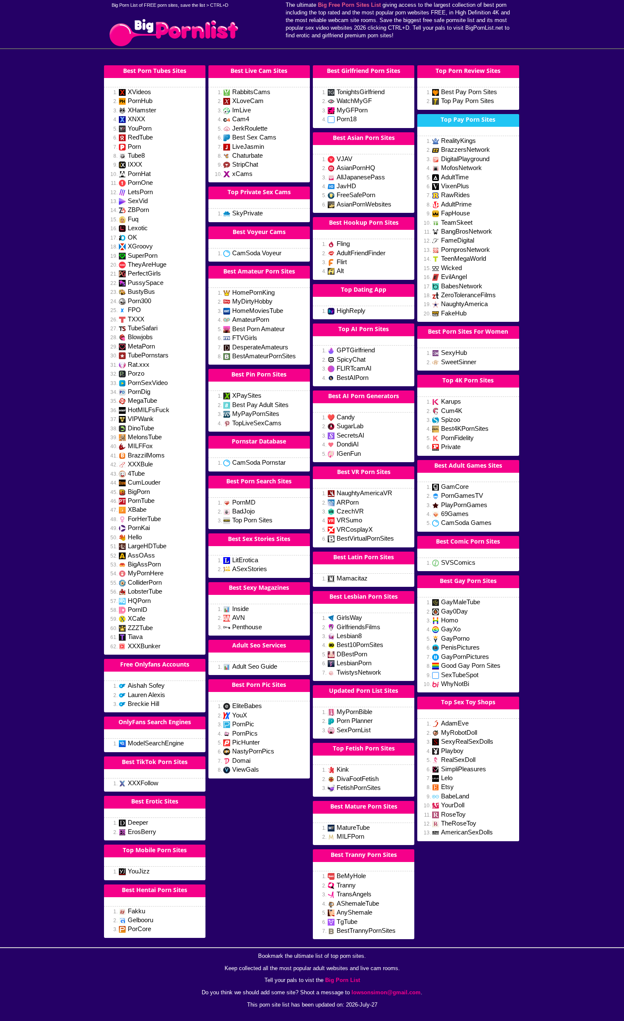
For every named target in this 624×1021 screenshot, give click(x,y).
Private (451, 446)
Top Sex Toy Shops (468, 702)
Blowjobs (140, 336)
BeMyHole (351, 875)
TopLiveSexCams (256, 423)
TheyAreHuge (147, 264)
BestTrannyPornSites (366, 930)
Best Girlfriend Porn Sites (363, 71)
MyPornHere (145, 573)
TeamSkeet (456, 222)
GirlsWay (349, 617)
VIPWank (141, 418)
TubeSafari (142, 328)
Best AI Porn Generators (363, 396)
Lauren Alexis (146, 694)
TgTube (347, 921)
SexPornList (354, 730)
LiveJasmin (248, 146)
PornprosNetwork (465, 249)
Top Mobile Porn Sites (155, 850)
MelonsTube (145, 437)
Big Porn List (342, 980)
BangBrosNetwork (466, 231)
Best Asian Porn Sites (364, 138)
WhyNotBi (455, 683)
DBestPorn (352, 654)
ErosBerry (142, 831)
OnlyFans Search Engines (154, 722)
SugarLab (350, 426)
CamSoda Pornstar (259, 462)
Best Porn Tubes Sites (154, 71)
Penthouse (247, 626)
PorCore (139, 928)
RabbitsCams (251, 91)
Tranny (346, 885)
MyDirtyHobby (252, 301)
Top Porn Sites (252, 520)
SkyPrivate (247, 213)
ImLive (241, 110)
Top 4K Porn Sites (468, 380)
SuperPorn (142, 255)
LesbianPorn (354, 663)
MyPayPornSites (255, 413)
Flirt (342, 261)
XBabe (137, 509)
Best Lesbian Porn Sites (363, 596)
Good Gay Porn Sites (470, 665)
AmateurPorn (250, 319)
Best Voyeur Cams (259, 232)
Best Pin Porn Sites (259, 374)
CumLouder (144, 482)
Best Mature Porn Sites (363, 806)
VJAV (344, 158)
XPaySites (246, 395)
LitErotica (245, 560)
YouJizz (139, 871)
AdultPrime (456, 204)
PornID (137, 609)
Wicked (451, 267)
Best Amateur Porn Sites (259, 271)
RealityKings (458, 140)
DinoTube (141, 428)
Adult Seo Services (259, 645)
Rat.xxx (138, 364)
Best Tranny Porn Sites (364, 855)
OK (132, 237)
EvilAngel (454, 276)
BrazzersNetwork (465, 149)
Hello (135, 537)
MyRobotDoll (459, 732)
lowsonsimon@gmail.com (386, 992)
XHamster (142, 110)
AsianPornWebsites (364, 204)
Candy (346, 417)
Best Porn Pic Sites (259, 685)
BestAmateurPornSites (264, 356)
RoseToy (453, 814)
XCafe (136, 618)
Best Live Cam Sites (258, 71)
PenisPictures (460, 647)
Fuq (133, 219)
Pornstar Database (259, 441)
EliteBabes (247, 705)
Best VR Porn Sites (364, 472)
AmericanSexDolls (467, 832)
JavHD (346, 186)
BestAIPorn (352, 377)
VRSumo (349, 520)
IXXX (135, 164)
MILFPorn (350, 836)
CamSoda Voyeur (256, 253)
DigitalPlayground (465, 158)
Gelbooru (140, 919)
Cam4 (240, 119)
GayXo (451, 629)
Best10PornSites (360, 644)
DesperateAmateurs (260, 347)
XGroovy (140, 246)
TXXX (136, 319)
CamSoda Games (466, 522)
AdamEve (455, 723)
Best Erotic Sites (154, 801)
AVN (238, 617)
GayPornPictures (465, 656)
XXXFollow (143, 783)
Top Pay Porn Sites (467, 100)
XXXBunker (144, 646)
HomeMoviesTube (257, 310)
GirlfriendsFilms (358, 626)
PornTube (141, 500)
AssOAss (141, 555)
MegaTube (142, 400)
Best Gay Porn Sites (468, 581)
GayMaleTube (460, 601)
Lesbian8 (349, 635)
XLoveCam (248, 100)
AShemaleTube (358, 903)
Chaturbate (247, 155)
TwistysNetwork (359, 672)
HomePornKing (253, 292)
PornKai (139, 527)
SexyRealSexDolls (467, 741)
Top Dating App (363, 289)
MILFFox (140, 445)
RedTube (140, 137)
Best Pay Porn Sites (469, 91)
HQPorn (139, 600)
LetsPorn (140, 191)
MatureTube (353, 827)
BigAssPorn (144, 564)
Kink (343, 769)
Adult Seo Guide (254, 666)
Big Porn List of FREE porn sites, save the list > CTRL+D (170, 5)
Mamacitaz (352, 578)
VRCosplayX (355, 529)
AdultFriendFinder (361, 253)
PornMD (244, 502)
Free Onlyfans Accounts (154, 664)
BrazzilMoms (146, 455)
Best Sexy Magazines (259, 587)
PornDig (139, 391)
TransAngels (354, 894)
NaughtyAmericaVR (364, 493)
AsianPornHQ (356, 167)
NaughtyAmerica (464, 303)
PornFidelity (457, 437)
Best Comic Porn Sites (468, 541)
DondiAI (348, 444)
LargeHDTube (147, 546)
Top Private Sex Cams (259, 192)
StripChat (245, 164)
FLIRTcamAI (354, 368)
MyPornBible (354, 711)
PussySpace (145, 282)
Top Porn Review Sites (468, 71)
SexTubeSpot (459, 674)
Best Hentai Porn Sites (154, 890)
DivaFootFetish (358, 778)
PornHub (140, 100)
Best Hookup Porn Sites (364, 222)
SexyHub (454, 352)
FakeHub (454, 313)
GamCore (455, 486)
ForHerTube (144, 518)
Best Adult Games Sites (468, 465)
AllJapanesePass (361, 177)
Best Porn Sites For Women (468, 331)
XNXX (136, 119)
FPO (134, 309)
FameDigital (457, 240)
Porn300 (139, 300)
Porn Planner (355, 720)
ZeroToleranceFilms (468, 294)
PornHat (139, 173)
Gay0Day (454, 611)
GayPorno (455, 638)
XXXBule (140, 464)
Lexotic (138, 228)
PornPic (243, 724)
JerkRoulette (249, 128)
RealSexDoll (458, 759)
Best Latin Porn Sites (363, 557)
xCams (242, 173)
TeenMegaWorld (463, 258)
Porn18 (347, 119)
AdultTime (455, 177)
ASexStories (249, 568)
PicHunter (246, 742)
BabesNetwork (461, 286)
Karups (451, 401)
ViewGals (245, 769)
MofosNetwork (461, 167)
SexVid (138, 200)
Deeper (138, 822)
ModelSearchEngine (156, 743)
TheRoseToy (458, 823)
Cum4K (451, 410)
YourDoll (452, 805)
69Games (455, 513)
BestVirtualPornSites (365, 538)
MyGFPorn (352, 110)
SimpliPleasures (463, 769)
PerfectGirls (144, 273)
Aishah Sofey (146, 685)
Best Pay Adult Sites (260, 404)
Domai (241, 760)
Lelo (447, 777)
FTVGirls (244, 337)
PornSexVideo (148, 382)
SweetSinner (458, 361)
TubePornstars (148, 355)
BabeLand (455, 796)
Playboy (452, 750)
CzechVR (350, 511)
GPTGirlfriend (356, 350)
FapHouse (455, 213)
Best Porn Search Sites (259, 481)
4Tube (136, 473)
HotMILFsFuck (148, 409)
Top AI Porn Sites (363, 329)
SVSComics (458, 562)
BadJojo (243, 511)
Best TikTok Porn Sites (155, 762)
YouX (239, 715)
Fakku (136, 911)
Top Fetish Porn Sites (364, 748)
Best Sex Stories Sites (259, 539)
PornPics (245, 733)
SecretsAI (350, 435)
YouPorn (140, 128)
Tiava (135, 636)
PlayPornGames (464, 504)
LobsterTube (145, 591)
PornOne (140, 182)
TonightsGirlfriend (361, 91)
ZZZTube (140, 627)
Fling (343, 243)
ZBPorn (138, 209)
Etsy (447, 786)
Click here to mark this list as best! (154, 80)
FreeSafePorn (356, 194)
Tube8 (136, 155)
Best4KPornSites (465, 428)
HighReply (351, 310)
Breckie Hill (143, 703)
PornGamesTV (462, 495)
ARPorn (348, 502)
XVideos (139, 91)
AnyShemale (354, 912)
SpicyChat (351, 359)
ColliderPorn (145, 582)
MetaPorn (141, 346)
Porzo (136, 373)
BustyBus (141, 291)
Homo (449, 620)
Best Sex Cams (254, 137)
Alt (340, 270)
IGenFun (349, 453)
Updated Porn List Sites (363, 690)
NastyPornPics (253, 751)
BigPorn (139, 491)
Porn (134, 146)
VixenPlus (455, 186)
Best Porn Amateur (258, 328)
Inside (240, 608)
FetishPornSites (359, 787)
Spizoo (450, 419)
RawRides (455, 194)
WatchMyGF (354, 100)
